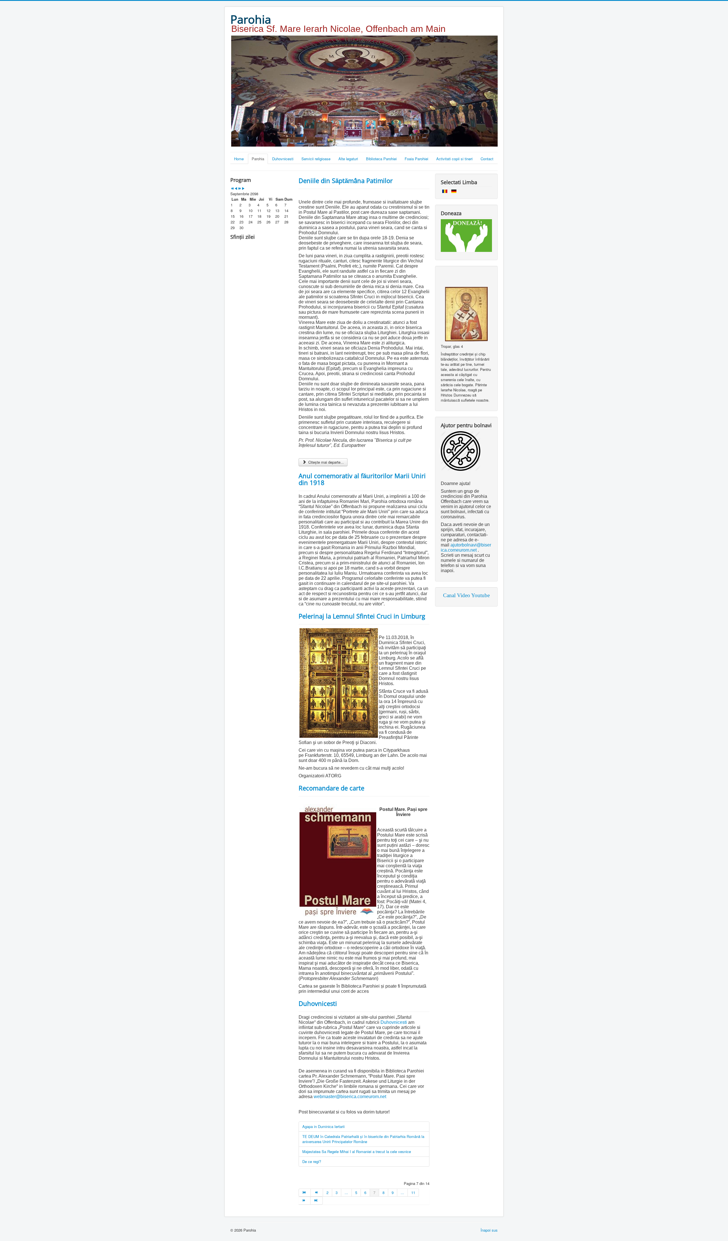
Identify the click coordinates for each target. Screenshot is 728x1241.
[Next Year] (239, 188)
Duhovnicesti (282, 158)
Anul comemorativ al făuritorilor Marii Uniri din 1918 (362, 479)
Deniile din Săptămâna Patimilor (346, 180)
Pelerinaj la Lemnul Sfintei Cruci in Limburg (362, 616)
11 (413, 1192)
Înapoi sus (489, 1230)
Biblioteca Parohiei (381, 158)
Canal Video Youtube (466, 595)
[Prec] (317, 1193)
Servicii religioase (315, 158)
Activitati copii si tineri (454, 158)
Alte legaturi (348, 158)
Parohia (258, 158)
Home (239, 158)
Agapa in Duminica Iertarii (323, 1126)
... (346, 1192)
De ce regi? (311, 1161)
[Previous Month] (236, 188)
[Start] (305, 1193)
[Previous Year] (232, 188)
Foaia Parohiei (416, 158)
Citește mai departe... (325, 462)
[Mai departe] (305, 1201)
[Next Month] (243, 188)
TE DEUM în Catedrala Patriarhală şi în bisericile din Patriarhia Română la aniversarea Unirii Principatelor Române (363, 1139)
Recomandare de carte (331, 788)
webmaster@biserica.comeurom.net (350, 1096)
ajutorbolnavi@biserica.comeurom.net (466, 547)
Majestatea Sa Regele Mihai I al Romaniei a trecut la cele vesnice (356, 1151)
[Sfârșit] (316, 1201)
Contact (487, 158)
